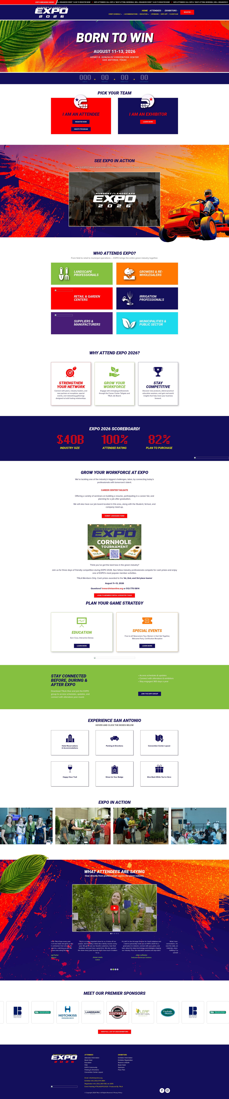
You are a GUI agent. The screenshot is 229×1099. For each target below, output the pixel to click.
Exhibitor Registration (125, 1060)
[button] (111, 969)
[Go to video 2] (112, 933)
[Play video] (114, 908)
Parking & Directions (92, 1070)
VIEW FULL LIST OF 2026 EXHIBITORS (114, 1032)
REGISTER (187, 12)
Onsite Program (81, 129)
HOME (145, 10)
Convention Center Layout (94, 1072)
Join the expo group (149, 694)
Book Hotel (88, 1060)
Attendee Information (92, 1058)
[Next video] (153, 908)
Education (88, 1062)
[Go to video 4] (116, 933)
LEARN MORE (148, 122)
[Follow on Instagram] (167, 1090)
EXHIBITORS (171, 10)
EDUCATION (143, 14)
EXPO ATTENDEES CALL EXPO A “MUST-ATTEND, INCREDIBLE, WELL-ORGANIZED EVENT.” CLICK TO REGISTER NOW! (119, 2)
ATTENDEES (155, 10)
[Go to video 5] (118, 933)
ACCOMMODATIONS (131, 14)
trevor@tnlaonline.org (113, 588)
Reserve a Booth (123, 1062)
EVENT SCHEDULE (114, 14)
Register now (81, 122)
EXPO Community (91, 1067)
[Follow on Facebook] (162, 1090)
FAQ (86, 1065)
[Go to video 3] (114, 933)
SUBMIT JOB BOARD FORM (114, 516)
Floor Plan (174, 14)
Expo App (164, 14)
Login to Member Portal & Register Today (114, 595)
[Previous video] (75, 908)
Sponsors (155, 14)
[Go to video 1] (110, 933)
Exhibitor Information (125, 1058)
